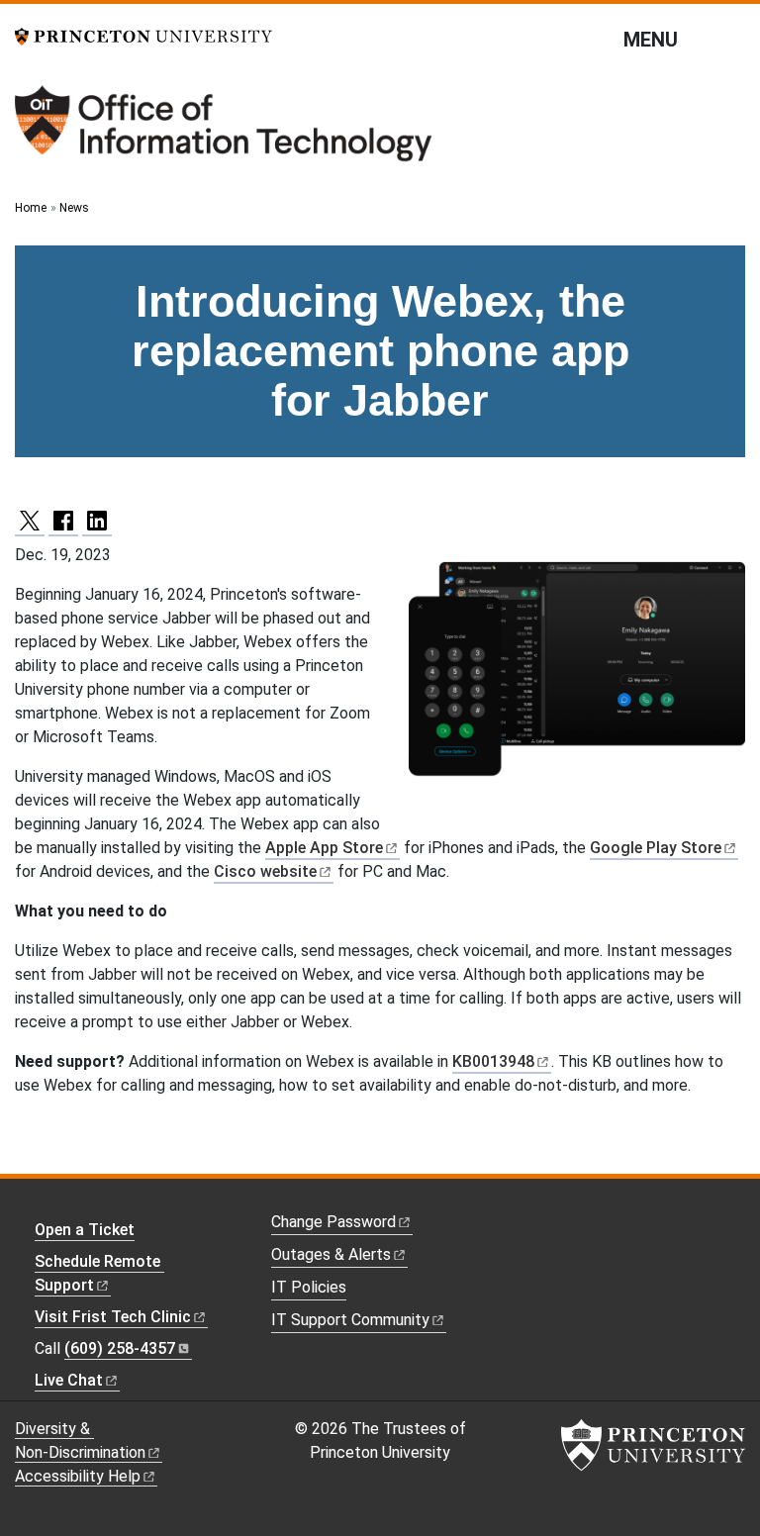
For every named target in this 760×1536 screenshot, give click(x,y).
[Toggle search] (732, 38)
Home (31, 208)
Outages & (331, 1254)
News (74, 208)
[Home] (225, 131)
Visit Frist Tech (113, 1316)
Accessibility (78, 1476)
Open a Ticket (85, 1229)
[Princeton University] (143, 35)
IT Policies (308, 1287)
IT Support (350, 1319)
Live (69, 1380)
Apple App (324, 847)
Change (333, 1221)
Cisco (265, 871)
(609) (119, 1348)
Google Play (655, 847)
